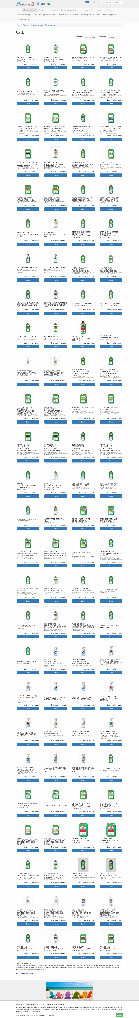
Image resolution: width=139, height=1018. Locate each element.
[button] (95, 2)
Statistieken (41, 1015)
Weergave (80, 37)
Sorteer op (102, 37)
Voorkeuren (31, 1015)
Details (28, 68)
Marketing (51, 1015)
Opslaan (119, 1015)
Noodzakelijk (21, 1015)
